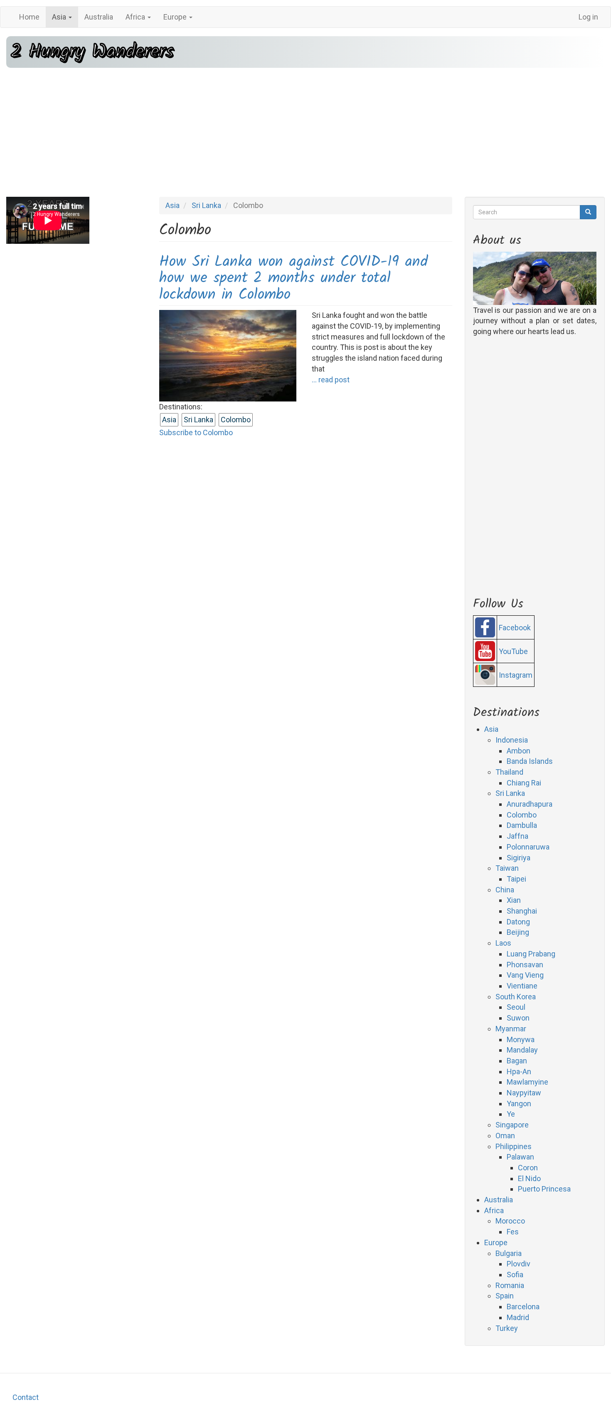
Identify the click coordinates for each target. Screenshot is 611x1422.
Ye (511, 1114)
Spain (504, 1295)
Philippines (513, 1146)
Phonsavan (525, 964)
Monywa (521, 1039)
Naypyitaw (524, 1092)
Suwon (518, 1017)
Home (29, 16)
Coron (528, 1167)
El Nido (529, 1178)
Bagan (517, 1060)
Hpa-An (519, 1071)
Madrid (518, 1317)
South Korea (515, 996)
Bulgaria (508, 1253)
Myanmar (510, 1028)
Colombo (236, 419)
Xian (514, 900)
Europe (175, 16)
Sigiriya (518, 857)
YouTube (513, 651)
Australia (98, 16)
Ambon (518, 750)
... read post (331, 379)
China (504, 889)
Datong (518, 921)
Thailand (509, 772)
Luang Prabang (531, 953)
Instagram (515, 675)
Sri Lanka (206, 205)
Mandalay (522, 1049)
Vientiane (522, 985)
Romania (509, 1285)
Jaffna (517, 836)
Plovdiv (518, 1263)
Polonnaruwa (528, 846)
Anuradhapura (529, 804)
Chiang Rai (524, 782)
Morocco (510, 1220)
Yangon (519, 1103)
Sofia (515, 1274)
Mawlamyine (527, 1082)
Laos (503, 943)
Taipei (516, 879)
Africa (136, 16)
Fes (513, 1231)
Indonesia (511, 740)
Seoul (516, 1007)
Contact (25, 1397)
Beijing (518, 932)
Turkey (506, 1328)
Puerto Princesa (544, 1188)
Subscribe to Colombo (196, 432)
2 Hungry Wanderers (92, 52)
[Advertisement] (305, 132)
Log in (588, 16)
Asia (60, 16)
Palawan (520, 1156)
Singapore (512, 1124)
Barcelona (523, 1306)
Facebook (515, 627)
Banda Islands (530, 761)
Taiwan (507, 868)
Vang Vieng (525, 975)
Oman (505, 1135)
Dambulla (522, 825)
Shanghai (522, 911)
